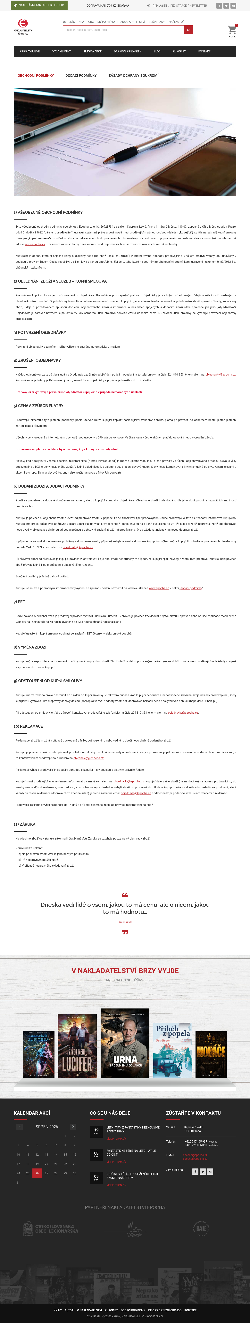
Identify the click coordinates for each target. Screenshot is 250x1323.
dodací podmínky (191, 588)
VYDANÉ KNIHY (61, 51)
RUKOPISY (111, 1310)
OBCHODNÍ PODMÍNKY (102, 22)
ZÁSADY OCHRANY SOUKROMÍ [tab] (133, 75)
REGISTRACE (179, 5)
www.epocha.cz (35, 244)
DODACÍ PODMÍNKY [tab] (81, 75)
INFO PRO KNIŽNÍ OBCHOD (164, 1310)
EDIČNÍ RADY (157, 22)
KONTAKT (190, 1310)
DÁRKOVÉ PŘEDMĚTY (127, 51)
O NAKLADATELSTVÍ (132, 22)
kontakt (204, 51)
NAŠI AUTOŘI (177, 22)
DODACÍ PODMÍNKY (133, 1310)
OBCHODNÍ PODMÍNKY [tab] (36, 75)
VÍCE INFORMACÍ (116, 1138)
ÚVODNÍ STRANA (73, 22)
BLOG (157, 51)
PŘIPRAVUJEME (30, 51)
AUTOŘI (69, 1310)
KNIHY (58, 1310)
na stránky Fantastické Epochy (42, 5)
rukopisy (179, 51)
